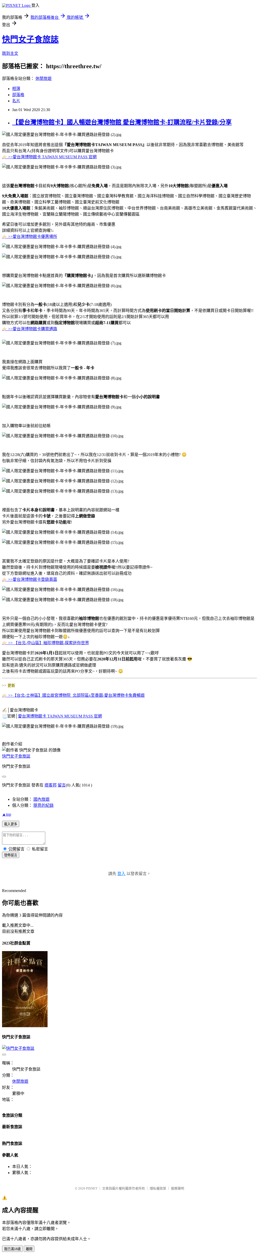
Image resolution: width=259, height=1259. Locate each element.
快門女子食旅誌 (30, 39)
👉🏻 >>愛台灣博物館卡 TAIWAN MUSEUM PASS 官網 (49, 157)
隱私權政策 (158, 1188)
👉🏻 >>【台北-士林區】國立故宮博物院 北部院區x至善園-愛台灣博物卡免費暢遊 (73, 695)
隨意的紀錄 (43, 805)
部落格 (18, 95)
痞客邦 (51, 785)
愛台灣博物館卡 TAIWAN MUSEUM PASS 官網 (60, 716)
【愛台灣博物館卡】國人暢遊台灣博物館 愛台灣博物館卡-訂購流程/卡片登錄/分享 (122, 122)
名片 (16, 101)
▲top (6, 814)
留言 (62, 785)
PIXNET (91, 1188)
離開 (29, 1249)
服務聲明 (177, 1188)
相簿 (16, 88)
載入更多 (10, 824)
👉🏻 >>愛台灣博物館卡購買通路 (29, 329)
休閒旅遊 (43, 78)
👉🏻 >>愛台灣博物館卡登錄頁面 (29, 579)
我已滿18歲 (12, 1249)
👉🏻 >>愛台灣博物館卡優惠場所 (29, 236)
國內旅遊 (41, 799)
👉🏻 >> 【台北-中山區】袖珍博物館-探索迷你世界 (45, 643)
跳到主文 (10, 53)
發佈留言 (10, 855)
